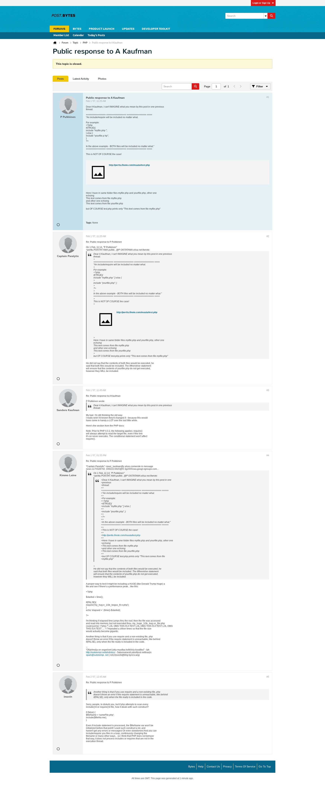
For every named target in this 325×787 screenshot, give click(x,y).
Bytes (191, 766)
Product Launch (101, 29)
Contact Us (213, 766)
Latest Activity (81, 78)
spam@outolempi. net (97, 655)
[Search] (271, 16)
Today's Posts (96, 35)
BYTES (77, 29)
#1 (268, 97)
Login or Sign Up (261, 3)
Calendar (78, 35)
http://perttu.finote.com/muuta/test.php (129, 165)
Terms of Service (245, 766)
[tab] (60, 79)
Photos (102, 78)
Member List (61, 35)
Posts (60, 78)
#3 (268, 390)
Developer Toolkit (156, 29)
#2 (268, 236)
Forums (59, 29)
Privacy (227, 766)
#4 (268, 455)
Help (201, 766)
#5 (268, 677)
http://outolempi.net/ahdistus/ (100, 652)
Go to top (265, 766)
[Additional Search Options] (265, 16)
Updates (128, 29)
